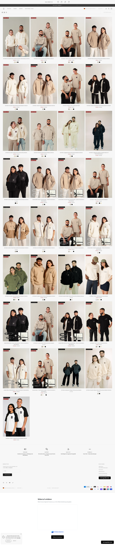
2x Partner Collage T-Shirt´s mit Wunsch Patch (71, 105)
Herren (21, 8)
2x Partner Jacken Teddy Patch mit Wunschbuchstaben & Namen (16, 199)
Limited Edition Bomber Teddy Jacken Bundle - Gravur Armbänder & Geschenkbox (71, 344)
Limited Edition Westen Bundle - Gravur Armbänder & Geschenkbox (16, 390)
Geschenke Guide (29, 8)
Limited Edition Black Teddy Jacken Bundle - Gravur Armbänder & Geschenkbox (16, 344)
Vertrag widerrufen (104, 477)
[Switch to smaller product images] (4, 12)
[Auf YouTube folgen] (9, 482)
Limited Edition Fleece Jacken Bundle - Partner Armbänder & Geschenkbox (44, 200)
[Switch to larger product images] (2, 12)
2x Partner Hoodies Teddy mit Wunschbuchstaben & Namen (16, 296)
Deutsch (100, 8)
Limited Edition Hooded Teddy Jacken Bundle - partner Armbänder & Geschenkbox (71, 200)
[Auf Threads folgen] (6, 482)
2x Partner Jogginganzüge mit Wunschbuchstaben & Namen (71, 152)
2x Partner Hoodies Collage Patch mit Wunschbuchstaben (16, 152)
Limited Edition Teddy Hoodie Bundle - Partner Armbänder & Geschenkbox (99, 248)
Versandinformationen (103, 475)
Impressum (101, 469)
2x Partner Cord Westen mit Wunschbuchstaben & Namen (44, 247)
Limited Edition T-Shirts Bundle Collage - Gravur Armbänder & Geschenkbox (43, 391)
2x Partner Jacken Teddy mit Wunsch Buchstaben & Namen (44, 105)
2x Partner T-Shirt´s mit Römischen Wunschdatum (99, 296)
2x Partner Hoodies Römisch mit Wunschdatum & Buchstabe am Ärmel (16, 58)
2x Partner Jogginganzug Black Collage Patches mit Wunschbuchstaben (98, 153)
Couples (9, 8)
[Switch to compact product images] (6, 12)
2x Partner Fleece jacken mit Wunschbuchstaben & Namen (99, 58)
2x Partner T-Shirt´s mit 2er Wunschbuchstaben (98, 199)
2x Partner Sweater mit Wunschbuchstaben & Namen (44, 152)
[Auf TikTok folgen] (12, 482)
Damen (15, 8)
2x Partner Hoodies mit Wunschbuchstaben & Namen (44, 58)
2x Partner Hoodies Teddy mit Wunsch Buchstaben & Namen (16, 105)
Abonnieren (7, 474)
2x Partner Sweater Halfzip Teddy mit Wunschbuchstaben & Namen (71, 296)
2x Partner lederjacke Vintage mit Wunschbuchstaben (71, 390)
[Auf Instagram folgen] (3, 482)
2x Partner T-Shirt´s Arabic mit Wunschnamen (98, 343)
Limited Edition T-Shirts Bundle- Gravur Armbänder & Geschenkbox (71, 247)
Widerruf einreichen (57, 537)
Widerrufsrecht (101, 471)
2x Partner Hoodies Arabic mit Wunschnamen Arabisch (43, 343)
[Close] (21, 534)
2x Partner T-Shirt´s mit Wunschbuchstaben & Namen (71, 58)
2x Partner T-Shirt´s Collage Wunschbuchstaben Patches (16, 438)
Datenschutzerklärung (103, 473)
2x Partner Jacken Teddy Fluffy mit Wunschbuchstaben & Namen (99, 105)
